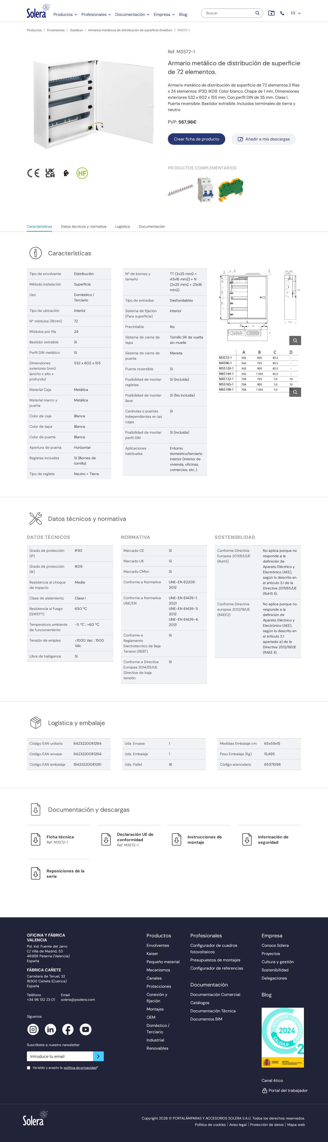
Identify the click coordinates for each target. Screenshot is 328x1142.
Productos (63, 14)
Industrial (155, 1040)
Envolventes (56, 30)
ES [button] (293, 13)
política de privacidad (80, 1068)
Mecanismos (158, 970)
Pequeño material (163, 961)
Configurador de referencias (216, 968)
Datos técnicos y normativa (83, 226)
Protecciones (159, 986)
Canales (154, 978)
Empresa (162, 14)
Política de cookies (210, 1124)
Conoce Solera (275, 945)
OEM (151, 1017)
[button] (283, 13)
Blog (183, 14)
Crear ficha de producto (196, 139)
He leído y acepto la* (65, 1068)
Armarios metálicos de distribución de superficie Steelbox (130, 30)
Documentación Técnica (213, 1011)
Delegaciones (274, 978)
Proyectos (271, 953)
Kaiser (152, 953)
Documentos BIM (206, 1019)
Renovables (157, 1048)
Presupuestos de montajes (215, 960)
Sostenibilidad (275, 970)
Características (39, 226)
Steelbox (76, 30)
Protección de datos (267, 1124)
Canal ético (272, 1080)
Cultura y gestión (278, 961)
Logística (122, 226)
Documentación (130, 14)
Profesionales (94, 14)
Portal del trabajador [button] (285, 1090)
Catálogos (199, 1002)
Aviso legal (238, 1124)
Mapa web (296, 1124)
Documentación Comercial (215, 994)
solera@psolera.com (78, 999)
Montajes (155, 1009)
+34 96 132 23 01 (41, 999)
